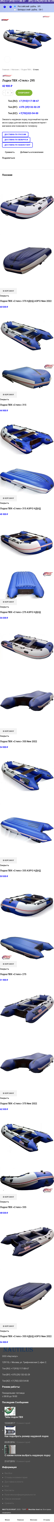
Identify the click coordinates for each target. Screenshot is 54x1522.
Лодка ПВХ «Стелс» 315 (13, 404)
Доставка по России (15, 134)
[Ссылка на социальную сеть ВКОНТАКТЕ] (31, 158)
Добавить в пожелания (31, 152)
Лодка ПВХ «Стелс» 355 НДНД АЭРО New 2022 (26, 1336)
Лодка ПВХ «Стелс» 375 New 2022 (18, 1103)
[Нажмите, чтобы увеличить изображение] (7, 59)
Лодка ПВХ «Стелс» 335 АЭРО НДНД (20, 870)
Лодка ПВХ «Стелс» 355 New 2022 (18, 741)
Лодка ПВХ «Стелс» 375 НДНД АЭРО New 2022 (26, 301)
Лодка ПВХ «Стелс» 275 (13, 974)
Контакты (9, 1490)
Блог (7, 1486)
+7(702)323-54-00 (28, 113)
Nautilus (8, 1473)
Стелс (36, 69)
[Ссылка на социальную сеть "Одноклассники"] (24, 158)
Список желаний (12, 1499)
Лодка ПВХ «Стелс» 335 (13, 1207)
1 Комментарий (22, 1423)
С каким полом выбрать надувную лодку (27, 1455)
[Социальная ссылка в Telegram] (34, 158)
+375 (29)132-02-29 (29, 107)
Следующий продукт (50, 69)
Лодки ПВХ (26, 69)
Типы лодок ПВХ (14, 1417)
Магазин (15, 69)
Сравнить (10, 152)
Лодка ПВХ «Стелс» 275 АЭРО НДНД (20, 612)
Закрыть (4, 296)
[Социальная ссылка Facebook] (17, 158)
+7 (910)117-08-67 (29, 101)
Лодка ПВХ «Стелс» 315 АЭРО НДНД (20, 508)
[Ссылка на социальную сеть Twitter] (21, 158)
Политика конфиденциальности (20, 1494)
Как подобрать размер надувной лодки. (27, 1436)
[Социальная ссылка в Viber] (37, 158)
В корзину (24, 93)
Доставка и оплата (14, 1482)
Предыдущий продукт (44, 69)
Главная (5, 69)
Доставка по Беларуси (16, 140)
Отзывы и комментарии (16, 1477)
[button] (8, 291)
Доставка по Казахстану (17, 145)
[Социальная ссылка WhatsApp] (27, 158)
